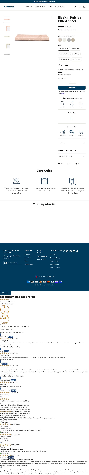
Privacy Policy (54, 264)
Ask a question (65, 156)
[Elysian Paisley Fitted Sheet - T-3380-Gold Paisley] (11, 236)
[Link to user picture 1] (44, 422)
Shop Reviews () (22, 327)
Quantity (62, 78)
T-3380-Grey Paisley (69, 40)
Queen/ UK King (65, 54)
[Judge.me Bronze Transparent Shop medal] (44, 309)
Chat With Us (41, 259)
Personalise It (59, 6)
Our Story (53, 255)
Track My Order (42, 256)
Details (61, 143)
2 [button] (1, 397)
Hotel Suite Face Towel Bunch (13, 332)
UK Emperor (77, 59)
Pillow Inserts (8, 359)
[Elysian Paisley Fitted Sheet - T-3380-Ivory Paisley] (6, 236)
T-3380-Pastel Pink (60, 40)
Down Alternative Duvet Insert (14, 376)
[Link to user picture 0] (44, 420)
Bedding (28, 6)
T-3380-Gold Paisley (73, 40)
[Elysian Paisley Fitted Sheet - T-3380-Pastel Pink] (4, 236)
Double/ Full (75, 49)
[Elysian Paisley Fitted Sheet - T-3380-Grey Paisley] (9, 236)
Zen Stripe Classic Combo (12, 386)
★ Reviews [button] (5, 293)
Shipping (60, 30)
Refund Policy (54, 261)
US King (76, 54)
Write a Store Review (7, 304)
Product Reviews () (8, 327)
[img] (4, 339)
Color (66, 36)
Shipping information (68, 150)
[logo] (8, 6)
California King (64, 59)
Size (60, 45)
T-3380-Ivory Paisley (64, 40)
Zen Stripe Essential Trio (12, 347)
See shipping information (64, 74)
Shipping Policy (55, 258)
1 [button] (0, 397)
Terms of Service (55, 268)
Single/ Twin (63, 49)
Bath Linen (39, 6)
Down (50, 6)
